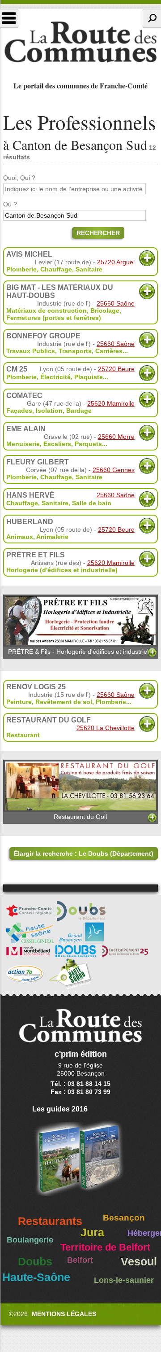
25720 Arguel (116, 262)
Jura (92, 1232)
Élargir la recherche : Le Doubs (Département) (83, 853)
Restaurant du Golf (80, 816)
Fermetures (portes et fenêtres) (53, 317)
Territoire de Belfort (105, 1247)
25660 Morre (116, 436)
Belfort (80, 1260)
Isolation (49, 410)
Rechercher (98, 232)
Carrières (109, 350)
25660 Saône (116, 303)
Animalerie (52, 536)
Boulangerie (30, 1239)
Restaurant (23, 735)
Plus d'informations (147, 258)
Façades (19, 410)
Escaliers (57, 443)
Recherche (152, 18)
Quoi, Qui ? (19, 177)
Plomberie (21, 269)
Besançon (124, 1217)
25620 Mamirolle (111, 403)
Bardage (79, 410)
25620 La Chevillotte (105, 727)
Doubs (35, 1262)
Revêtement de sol (63, 701)
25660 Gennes (114, 469)
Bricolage (104, 310)
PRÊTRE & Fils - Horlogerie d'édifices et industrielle (80, 651)
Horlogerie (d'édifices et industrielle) (62, 569)
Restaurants (50, 1221)
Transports (75, 350)
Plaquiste (88, 377)
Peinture (19, 701)
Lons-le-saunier (124, 1280)
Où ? (10, 204)
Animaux (19, 536)
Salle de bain (91, 503)
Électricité (55, 377)
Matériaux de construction (46, 310)
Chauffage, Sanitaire (37, 503)
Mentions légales (64, 1313)
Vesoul (139, 1262)
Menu (9, 18)
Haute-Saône (36, 1277)
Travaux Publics (30, 350)
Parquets (88, 443)
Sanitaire (89, 269)
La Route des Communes (80, 42)
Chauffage (56, 269)
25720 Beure (116, 368)
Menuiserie (23, 443)
